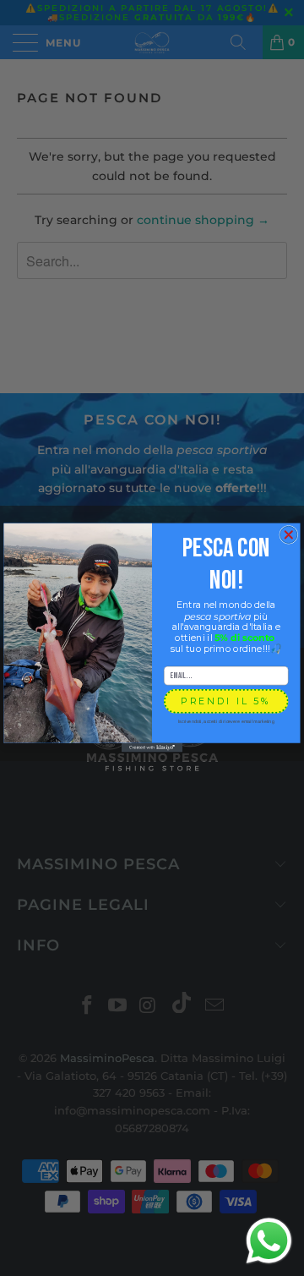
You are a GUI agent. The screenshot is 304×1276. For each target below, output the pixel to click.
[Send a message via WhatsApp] (269, 1241)
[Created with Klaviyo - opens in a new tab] (152, 748)
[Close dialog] (288, 535)
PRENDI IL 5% (226, 701)
